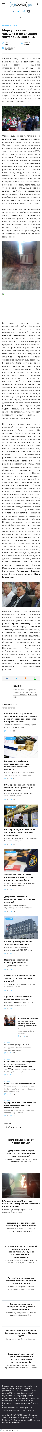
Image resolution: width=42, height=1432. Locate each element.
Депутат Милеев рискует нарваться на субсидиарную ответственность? (21, 1153)
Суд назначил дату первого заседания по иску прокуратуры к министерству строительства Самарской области (20, 717)
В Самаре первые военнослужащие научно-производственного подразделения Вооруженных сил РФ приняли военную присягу (20, 1065)
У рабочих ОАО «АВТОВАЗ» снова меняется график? (18, 998)
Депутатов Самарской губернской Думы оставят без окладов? (19, 899)
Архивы (8, 1123)
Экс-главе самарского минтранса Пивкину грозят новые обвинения (21, 1307)
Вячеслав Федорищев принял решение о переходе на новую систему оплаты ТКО (28, 1022)
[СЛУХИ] (21, 937)
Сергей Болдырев (22, 1420)
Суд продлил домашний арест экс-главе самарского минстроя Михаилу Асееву (20, 1105)
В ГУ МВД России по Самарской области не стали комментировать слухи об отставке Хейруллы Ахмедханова (21, 1251)
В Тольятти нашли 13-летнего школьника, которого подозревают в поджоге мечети (21, 1204)
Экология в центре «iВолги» (17, 1045)
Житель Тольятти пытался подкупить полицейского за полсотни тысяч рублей (18, 877)
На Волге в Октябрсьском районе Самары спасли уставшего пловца (20, 1085)
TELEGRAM (18, 695)
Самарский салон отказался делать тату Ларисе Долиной (21, 1224)
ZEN (15, 697)
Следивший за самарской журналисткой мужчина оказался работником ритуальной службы (21, 1358)
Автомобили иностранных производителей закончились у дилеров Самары (21, 1280)
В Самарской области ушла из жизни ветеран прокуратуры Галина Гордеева (19, 787)
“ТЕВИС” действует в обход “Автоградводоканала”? (18, 943)
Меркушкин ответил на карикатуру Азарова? (16, 961)
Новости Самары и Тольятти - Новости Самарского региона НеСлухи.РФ (19, 1417)
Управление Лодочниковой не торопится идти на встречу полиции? (19, 978)
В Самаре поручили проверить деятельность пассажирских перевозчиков (19, 832)
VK (25, 695)
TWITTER (32, 695)
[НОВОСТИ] (21, 757)
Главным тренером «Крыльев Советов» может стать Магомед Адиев (21, 1333)
